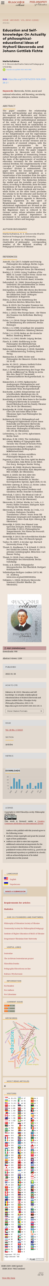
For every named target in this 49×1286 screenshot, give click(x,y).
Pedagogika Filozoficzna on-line (17, 969)
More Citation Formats (17, 711)
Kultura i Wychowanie (13, 974)
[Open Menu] (2, 2)
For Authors (9, 990)
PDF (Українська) (15, 648)
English (12, 879)
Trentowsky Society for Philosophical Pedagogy (24, 928)
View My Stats (8, 1278)
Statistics (8, 909)
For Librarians (10, 994)
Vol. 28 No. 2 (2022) (30, 20)
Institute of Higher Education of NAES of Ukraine (24, 933)
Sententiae (8, 953)
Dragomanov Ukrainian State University (20, 939)
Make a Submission (15, 891)
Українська (14, 884)
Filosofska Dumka (11, 963)
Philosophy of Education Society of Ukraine (22, 923)
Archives (14, 20)
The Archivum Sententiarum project (19, 958)
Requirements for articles (17, 902)
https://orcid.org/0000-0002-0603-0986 (18, 69)
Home (5, 20)
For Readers (9, 986)
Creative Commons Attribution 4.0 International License (24, 822)
